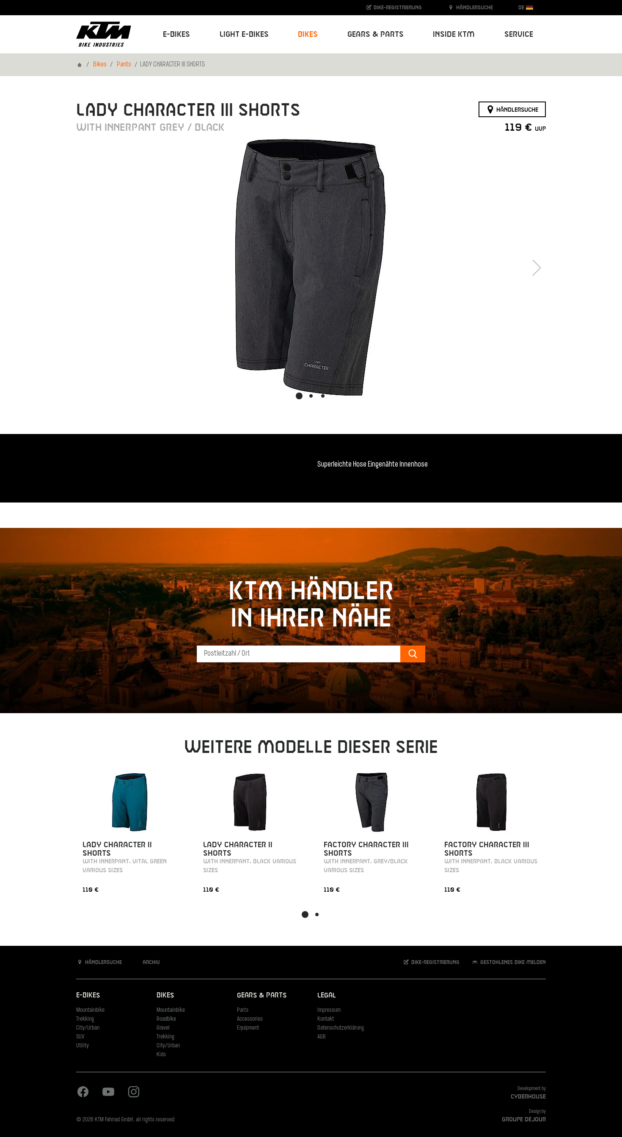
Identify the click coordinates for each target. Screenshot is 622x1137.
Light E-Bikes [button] (244, 34)
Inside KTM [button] (454, 34)
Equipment (248, 1028)
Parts (242, 1010)
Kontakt (325, 1019)
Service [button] (518, 34)
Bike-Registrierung (397, 7)
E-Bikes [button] (176, 34)
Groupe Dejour (524, 1119)
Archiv (150, 962)
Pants (124, 64)
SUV (80, 1037)
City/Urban (87, 1028)
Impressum (329, 1010)
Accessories (250, 1019)
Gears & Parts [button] (375, 34)
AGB (321, 1037)
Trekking (85, 1019)
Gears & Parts (261, 995)
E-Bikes (88, 995)
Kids (161, 1055)
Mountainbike (90, 1010)
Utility (82, 1046)
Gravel (163, 1028)
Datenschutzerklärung (340, 1028)
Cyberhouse (528, 1096)
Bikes (100, 64)
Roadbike (166, 1019)
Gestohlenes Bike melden (512, 962)
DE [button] (522, 7)
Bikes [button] (308, 34)
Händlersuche (473, 7)
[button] (299, 396)
